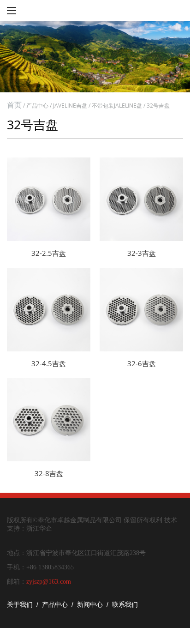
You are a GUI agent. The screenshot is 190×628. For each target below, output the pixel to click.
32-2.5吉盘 (48, 253)
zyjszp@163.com (48, 581)
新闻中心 (90, 604)
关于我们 (20, 604)
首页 (14, 105)
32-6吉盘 (141, 363)
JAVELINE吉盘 (70, 105)
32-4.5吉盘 (48, 363)
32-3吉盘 (141, 253)
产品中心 (37, 105)
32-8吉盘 (49, 473)
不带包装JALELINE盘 (117, 105)
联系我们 (125, 604)
